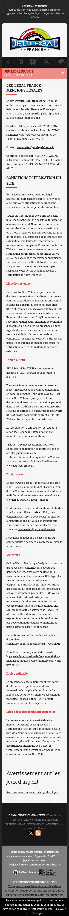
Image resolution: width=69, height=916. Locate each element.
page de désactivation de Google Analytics (34, 656)
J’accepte (37, 913)
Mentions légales (15, 823)
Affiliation (52, 823)
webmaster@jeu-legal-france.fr (35, 147)
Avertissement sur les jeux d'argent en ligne (32, 792)
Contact (42, 828)
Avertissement (35, 823)
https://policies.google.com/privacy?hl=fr (35, 643)
